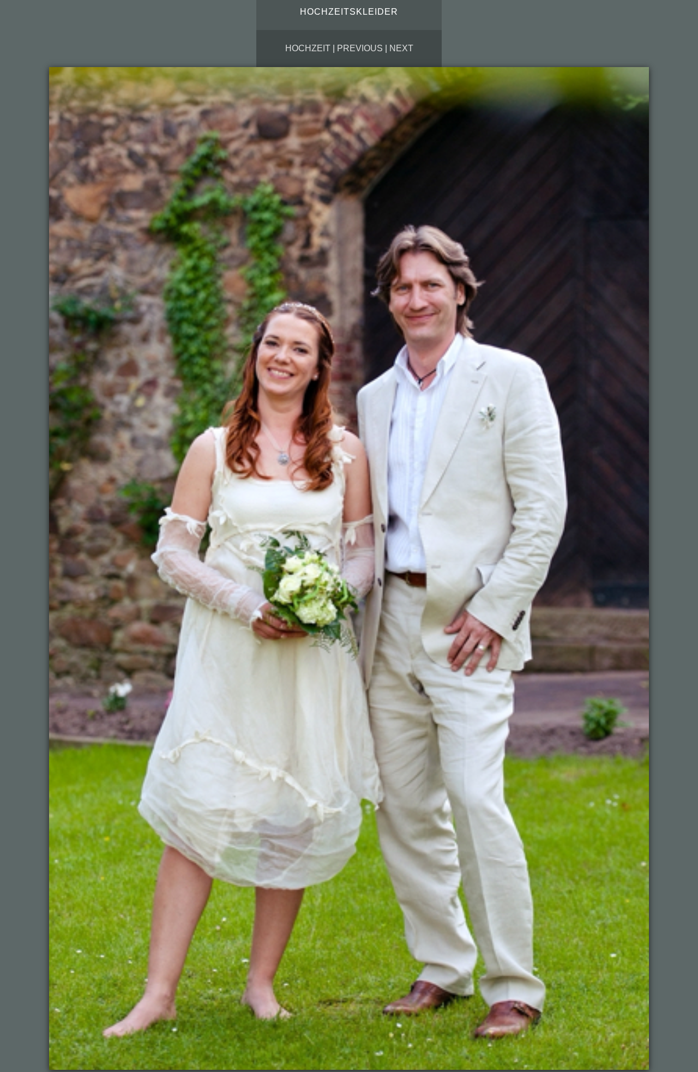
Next (401, 48)
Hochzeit (307, 48)
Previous (360, 48)
